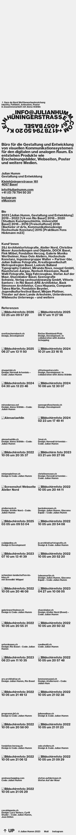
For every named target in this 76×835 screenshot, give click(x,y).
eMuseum (8, 200)
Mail (46, 831)
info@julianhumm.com (17, 189)
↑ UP (8, 830)
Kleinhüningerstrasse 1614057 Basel (19, 183)
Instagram (8, 197)
